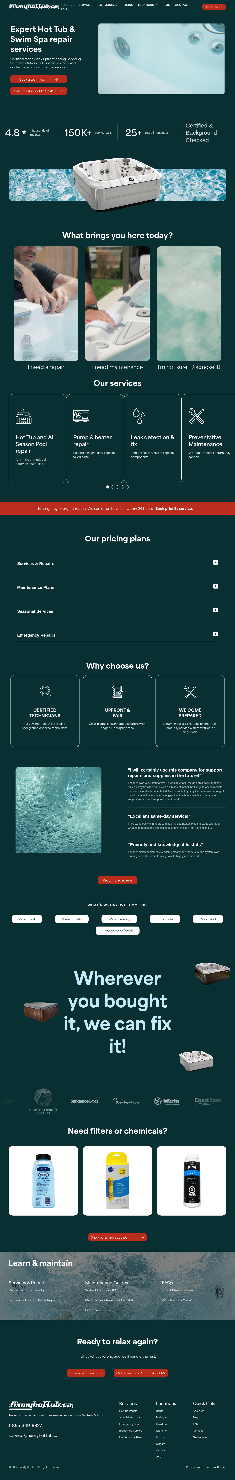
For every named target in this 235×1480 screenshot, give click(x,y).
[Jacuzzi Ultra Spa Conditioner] (117, 1180)
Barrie (159, 1411)
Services (85, 5)
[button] (107, 487)
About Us (67, 5)
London (160, 1437)
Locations (146, 5)
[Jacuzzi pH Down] (191, 1180)
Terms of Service (216, 1467)
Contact (182, 5)
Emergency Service (131, 1424)
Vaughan (161, 1450)
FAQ (64, 9)
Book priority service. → (176, 508)
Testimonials (107, 5)
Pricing (127, 5)
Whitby (160, 1457)
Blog (166, 5)
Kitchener (162, 1430)
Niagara (160, 1444)
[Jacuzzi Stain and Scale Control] (43, 1180)
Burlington (162, 1417)
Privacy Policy (194, 1467)
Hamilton (161, 1424)
